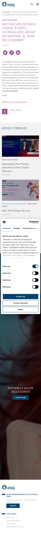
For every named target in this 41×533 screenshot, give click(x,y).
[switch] (35, 273)
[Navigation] (37, 4)
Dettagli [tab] (17, 228)
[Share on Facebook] (11, 52)
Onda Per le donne (9, 20)
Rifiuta (20, 309)
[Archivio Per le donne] (4, 136)
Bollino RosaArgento (13, 521)
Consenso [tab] (6, 228)
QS (5, 95)
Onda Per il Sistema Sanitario (14, 204)
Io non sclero (10, 524)
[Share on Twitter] (5, 52)
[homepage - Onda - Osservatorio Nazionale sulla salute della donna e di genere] (10, 5)
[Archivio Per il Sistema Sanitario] (4, 180)
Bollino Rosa (10, 517)
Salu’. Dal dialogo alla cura (16, 210)
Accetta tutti (20, 296)
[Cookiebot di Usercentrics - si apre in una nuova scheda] (29, 222)
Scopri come (20, 398)
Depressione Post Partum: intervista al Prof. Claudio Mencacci (15, 167)
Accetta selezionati (20, 303)
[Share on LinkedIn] (18, 52)
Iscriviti (13, 506)
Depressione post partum (15, 527)
